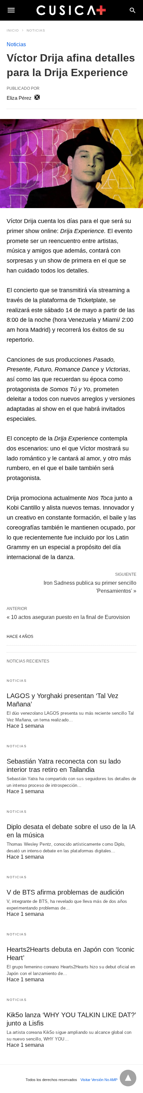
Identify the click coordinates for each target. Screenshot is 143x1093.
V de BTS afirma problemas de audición (65, 892)
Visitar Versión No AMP (98, 1080)
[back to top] (128, 1078)
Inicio (13, 30)
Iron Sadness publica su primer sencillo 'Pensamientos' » (90, 586)
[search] (132, 10)
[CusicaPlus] (71, 10)
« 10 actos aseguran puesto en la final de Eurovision (68, 617)
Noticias (36, 30)
